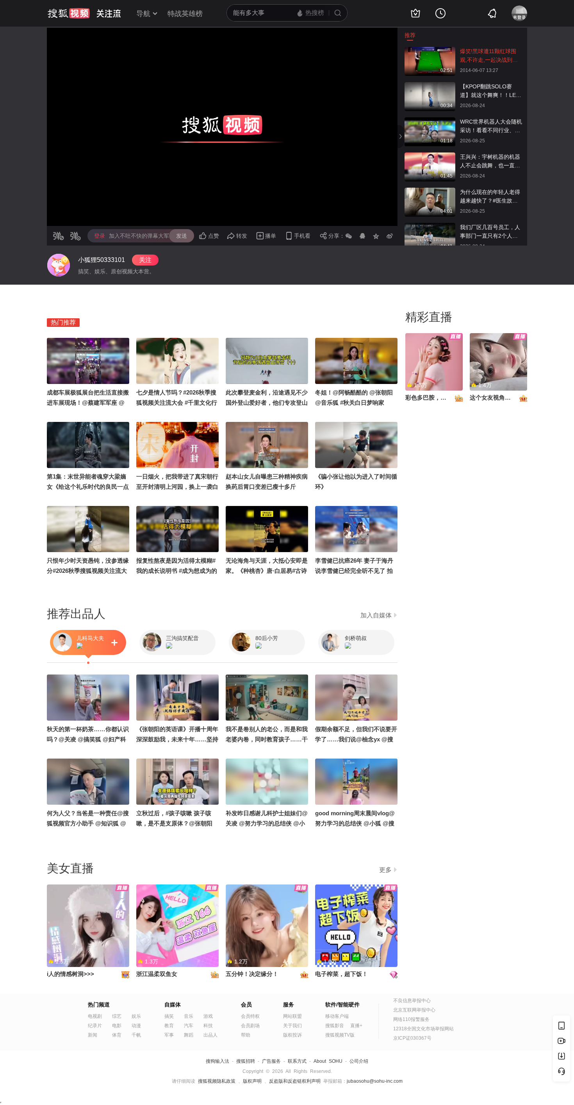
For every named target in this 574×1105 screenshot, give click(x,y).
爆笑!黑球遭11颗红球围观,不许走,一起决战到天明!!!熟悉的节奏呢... (489, 56)
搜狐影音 (334, 1025)
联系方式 (297, 1061)
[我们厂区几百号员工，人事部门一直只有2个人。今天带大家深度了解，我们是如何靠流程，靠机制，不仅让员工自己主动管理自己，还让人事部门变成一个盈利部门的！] (430, 227)
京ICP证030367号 (412, 1038)
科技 (208, 1025)
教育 (169, 1025)
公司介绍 (358, 1061)
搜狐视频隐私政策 (216, 1081)
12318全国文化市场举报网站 (423, 1028)
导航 (143, 13)
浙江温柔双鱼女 (156, 973)
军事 (169, 1035)
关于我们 (292, 1025)
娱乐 (136, 1016)
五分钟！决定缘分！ (252, 973)
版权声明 (252, 1081)
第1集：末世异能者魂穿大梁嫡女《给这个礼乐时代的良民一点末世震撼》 (88, 486)
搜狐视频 (69, 13)
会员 (246, 1004)
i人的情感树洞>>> (70, 973)
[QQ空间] (376, 236)
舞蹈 (188, 1035)
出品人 (210, 1035)
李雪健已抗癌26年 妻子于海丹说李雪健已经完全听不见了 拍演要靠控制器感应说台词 (354, 570)
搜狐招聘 (245, 1061)
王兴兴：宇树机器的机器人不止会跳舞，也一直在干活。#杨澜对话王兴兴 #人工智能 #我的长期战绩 (491, 162)
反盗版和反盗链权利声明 (295, 1081)
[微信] (349, 236)
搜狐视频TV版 (340, 1035)
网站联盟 (292, 1016)
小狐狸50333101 (101, 260)
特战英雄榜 (185, 13)
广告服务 (271, 1061)
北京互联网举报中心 (414, 1010)
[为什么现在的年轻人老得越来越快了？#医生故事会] (430, 191)
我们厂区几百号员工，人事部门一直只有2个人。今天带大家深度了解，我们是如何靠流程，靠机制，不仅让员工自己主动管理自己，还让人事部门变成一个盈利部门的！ (490, 232)
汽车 (188, 1025)
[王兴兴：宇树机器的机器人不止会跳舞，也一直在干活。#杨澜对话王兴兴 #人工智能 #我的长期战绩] (430, 156)
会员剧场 (250, 1025)
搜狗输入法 (217, 1061)
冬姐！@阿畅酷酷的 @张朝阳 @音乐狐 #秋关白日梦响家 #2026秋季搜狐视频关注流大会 (355, 402)
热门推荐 (63, 322)
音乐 (188, 1016)
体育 (116, 1035)
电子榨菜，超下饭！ (341, 973)
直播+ (356, 1025)
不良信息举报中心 (412, 1000)
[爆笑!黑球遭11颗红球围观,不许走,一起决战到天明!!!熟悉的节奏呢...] (430, 51)
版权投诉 (292, 1035)
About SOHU (328, 1061)
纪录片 (95, 1025)
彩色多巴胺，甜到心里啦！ (440, 397)
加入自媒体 (376, 615)
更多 (385, 869)
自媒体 (172, 1004)
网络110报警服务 (411, 1019)
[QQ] (362, 236)
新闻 (92, 1035)
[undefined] (58, 265)
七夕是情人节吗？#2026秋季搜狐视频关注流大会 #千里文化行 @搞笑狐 (176, 402)
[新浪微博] (390, 236)
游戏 (208, 1016)
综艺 (116, 1016)
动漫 (136, 1025)
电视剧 (95, 1016)
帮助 (245, 1035)
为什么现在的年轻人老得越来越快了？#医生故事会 (490, 197)
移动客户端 (337, 1016)
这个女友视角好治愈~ (498, 397)
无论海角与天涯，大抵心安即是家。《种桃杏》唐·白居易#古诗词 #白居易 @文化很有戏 (267, 570)
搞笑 (169, 1016)
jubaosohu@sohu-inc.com (375, 1081)
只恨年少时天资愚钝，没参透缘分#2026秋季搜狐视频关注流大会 (88, 570)
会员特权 (250, 1016)
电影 (116, 1025)
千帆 (136, 1035)
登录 (99, 236)
